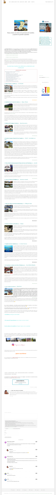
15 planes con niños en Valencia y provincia (12, 55)
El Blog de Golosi (28, 203)
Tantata (21, 223)
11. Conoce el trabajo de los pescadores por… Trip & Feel (11, 79)
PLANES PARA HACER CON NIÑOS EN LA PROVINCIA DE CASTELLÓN (12, 71)
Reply (36, 441)
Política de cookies (36, 493)
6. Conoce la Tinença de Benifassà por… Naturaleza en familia (12, 76)
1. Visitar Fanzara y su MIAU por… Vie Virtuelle (10, 72)
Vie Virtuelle (20, 83)
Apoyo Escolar (41, 75)
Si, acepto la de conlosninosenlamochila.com (12, 428)
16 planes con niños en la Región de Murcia (12, 57)
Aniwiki (35, 163)
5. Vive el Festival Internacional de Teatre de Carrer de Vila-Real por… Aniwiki (13, 75)
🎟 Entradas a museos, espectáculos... (45, 43)
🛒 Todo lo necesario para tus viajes (45, 44)
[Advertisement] (28, 13)
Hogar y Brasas (25, 101)
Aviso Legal (26, 493)
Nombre (5, 430)
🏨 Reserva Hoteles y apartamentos (44, 38)
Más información (34, 135)
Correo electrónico (5, 432)
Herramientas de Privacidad (43, 493)
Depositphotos (47, 77)
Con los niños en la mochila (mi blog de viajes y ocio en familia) (12, 81)
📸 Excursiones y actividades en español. (45, 42)
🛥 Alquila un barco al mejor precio (44, 40)
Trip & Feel (19, 286)
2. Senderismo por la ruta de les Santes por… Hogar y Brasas (12, 73)
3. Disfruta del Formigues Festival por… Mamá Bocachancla (12, 74)
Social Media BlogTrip (30, 265)
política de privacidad (11, 426)
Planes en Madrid (49, 493)
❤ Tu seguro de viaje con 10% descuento (45, 39)
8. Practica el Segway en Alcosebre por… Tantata (10, 77)
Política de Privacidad (10, 428)
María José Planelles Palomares (17, 390)
